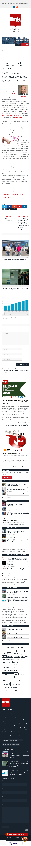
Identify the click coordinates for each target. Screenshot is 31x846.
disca (4, 656)
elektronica (9, 656)
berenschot (12, 651)
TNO (5, 680)
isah (18, 662)
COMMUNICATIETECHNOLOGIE (8, 75)
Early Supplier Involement (15, 76)
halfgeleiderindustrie (9, 659)
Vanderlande (24, 687)
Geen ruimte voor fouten (12, 633)
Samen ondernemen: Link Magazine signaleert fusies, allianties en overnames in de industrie (17, 559)
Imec (25, 659)
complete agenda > (7, 518)
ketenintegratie (24, 77)
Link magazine (10, 670)
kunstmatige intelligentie (9, 667)
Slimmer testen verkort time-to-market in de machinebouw (17, 505)
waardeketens (5, 81)
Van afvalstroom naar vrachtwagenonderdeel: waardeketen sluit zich (17, 592)
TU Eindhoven (16, 684)
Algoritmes (14, 73)
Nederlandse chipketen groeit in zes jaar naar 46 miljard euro (18, 601)
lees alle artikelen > (7, 497)
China (9, 654)
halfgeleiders (19, 659)
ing (10, 662)
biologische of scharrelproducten (11, 191)
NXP (16, 674)
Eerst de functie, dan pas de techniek (15, 637)
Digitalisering (23, 654)
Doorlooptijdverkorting (21, 75)
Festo (22, 656)
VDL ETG (8, 690)
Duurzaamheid (5, 76)
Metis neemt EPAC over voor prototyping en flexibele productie (17, 541)
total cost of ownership (22, 80)
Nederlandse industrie (8, 674)
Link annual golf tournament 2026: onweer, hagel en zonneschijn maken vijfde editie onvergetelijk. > (16, 424)
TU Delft (6, 684)
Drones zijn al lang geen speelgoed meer (16, 629)
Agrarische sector (6, 73)
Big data (19, 73)
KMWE (15, 664)
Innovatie (17, 77)
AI (15, 648)
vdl (3, 690)
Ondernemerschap (16, 79)
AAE (4, 648)
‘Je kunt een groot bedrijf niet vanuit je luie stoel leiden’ (17, 494)
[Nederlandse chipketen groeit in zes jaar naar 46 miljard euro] (15, 306)
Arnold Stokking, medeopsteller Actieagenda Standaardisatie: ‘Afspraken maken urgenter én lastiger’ (23, 224)
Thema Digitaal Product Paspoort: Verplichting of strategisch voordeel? (18, 514)
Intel (14, 662)
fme (27, 656)
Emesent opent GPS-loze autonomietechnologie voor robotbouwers (17, 536)
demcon (15, 654)
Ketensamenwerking (7, 79)
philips (21, 674)
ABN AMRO (10, 648)
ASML (21, 647)
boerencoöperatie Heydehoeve (10, 115)
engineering (17, 656)
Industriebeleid (10, 77)
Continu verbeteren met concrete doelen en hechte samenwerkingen (16, 485)
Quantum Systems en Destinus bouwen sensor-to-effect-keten (18, 563)
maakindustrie (23, 671)
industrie (5, 662)
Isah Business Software (7, 664)
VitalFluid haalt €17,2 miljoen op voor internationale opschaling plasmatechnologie (16, 289)
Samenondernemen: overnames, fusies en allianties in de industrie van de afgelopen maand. (16, 569)
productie (5, 677)
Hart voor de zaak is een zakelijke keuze (16, 489)
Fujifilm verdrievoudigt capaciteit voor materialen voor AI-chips (15, 532)
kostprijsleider (6, 197)
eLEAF (21, 194)
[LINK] (15, 21)
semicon (11, 677)
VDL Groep (14, 690)
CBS (4, 654)
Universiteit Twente (11, 687)
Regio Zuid (12, 80)
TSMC (19, 680)
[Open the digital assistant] (24, 839)
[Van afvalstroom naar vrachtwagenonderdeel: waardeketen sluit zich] (15, 249)
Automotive (5, 651)
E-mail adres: (5, 740)
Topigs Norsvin (18, 117)
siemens (17, 677)
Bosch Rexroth (20, 651)
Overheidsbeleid (6, 80)
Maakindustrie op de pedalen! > (21, 466)
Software (23, 677)
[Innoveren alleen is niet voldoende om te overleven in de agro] (15, 55)
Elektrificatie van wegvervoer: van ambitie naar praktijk (17, 509)
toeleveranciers (12, 680)
